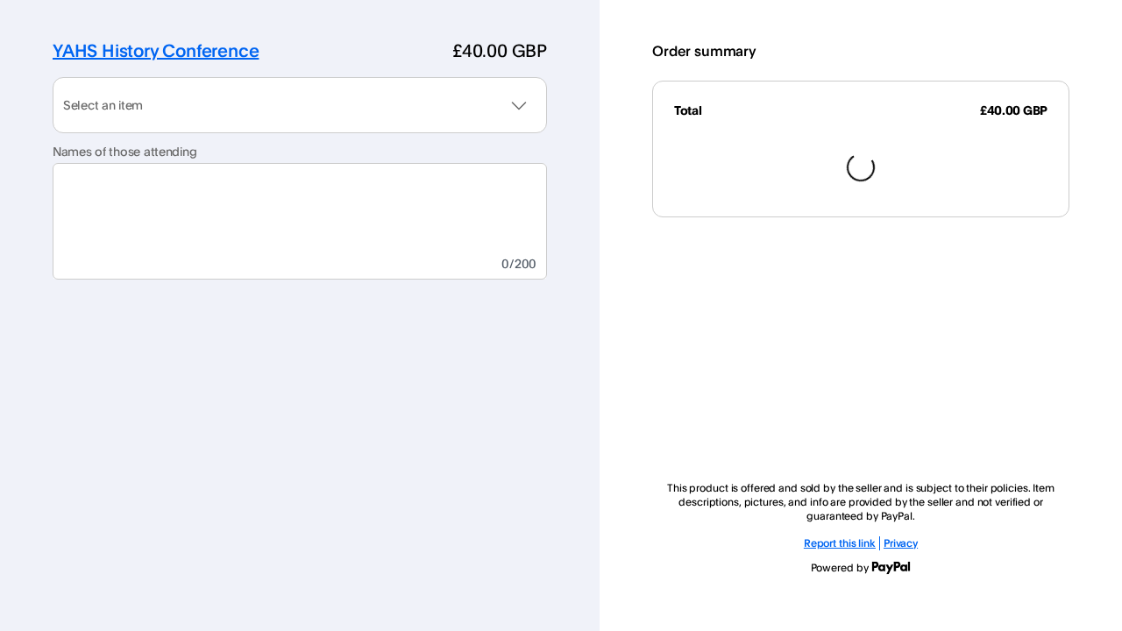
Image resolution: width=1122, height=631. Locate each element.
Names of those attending (124, 151)
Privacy (901, 542)
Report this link (840, 542)
